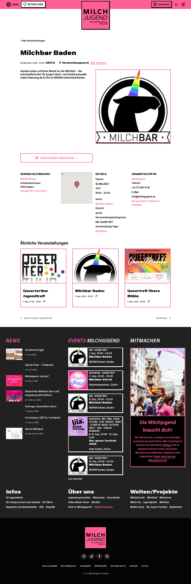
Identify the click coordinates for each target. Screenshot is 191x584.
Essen (116, 418)
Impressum (100, 566)
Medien (95, 502)
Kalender (85, 566)
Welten (167, 444)
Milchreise (165, 497)
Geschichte (113, 497)
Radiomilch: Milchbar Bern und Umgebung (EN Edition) (42, 393)
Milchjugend (138, 178)
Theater (107, 427)
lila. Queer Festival (156, 506)
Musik (105, 424)
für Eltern (48, 502)
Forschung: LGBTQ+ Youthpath (42, 417)
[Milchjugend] (95, 15)
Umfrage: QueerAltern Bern (40, 406)
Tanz (99, 427)
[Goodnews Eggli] (14, 354)
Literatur (95, 424)
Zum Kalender (75, 478)
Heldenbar (162, 317)
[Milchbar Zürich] (78, 380)
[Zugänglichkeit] (183, 4)
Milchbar (164, 502)
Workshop (94, 430)
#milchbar (101, 231)
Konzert (109, 421)
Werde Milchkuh (34, 428)
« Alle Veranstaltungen (32, 40)
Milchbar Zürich (100, 379)
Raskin (106, 573)
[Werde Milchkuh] (14, 433)
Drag (109, 418)
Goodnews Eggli (34, 349)
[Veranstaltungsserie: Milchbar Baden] (96, 296)
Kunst (118, 421)
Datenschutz (118, 566)
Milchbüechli (137, 497)
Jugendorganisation (79, 497)
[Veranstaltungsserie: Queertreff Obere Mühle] (149, 301)
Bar (97, 221)
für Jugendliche (14, 497)
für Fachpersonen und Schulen (23, 502)
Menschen (99, 497)
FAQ (41, 506)
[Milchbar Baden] (78, 357)
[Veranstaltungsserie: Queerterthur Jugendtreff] (44, 301)
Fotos (145, 566)
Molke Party (137, 506)
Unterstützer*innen (78, 502)
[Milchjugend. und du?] (14, 380)
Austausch (94, 372)
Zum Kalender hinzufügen (57, 158)
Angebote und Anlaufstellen (21, 506)
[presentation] (43, 266)
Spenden (163, 4)
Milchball (152, 497)
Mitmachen (35, 4)
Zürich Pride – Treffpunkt (39, 364)
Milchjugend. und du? (37, 376)
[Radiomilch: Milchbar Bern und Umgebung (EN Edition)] (14, 395)
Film (101, 421)
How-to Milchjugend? (80, 506)
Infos (13, 491)
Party (92, 427)
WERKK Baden (28, 178)
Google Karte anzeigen (33, 190)
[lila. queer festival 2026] (78, 426)
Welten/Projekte (154, 491)
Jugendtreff (106, 221)
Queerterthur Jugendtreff (37, 317)
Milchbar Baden (104, 203)
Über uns (81, 491)
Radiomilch (175, 506)
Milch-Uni (135, 502)
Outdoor (113, 424)
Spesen (133, 566)
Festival (93, 421)
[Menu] (13, 4)
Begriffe (50, 506)
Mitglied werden (103, 506)
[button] (176, 4)
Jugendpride (150, 502)
